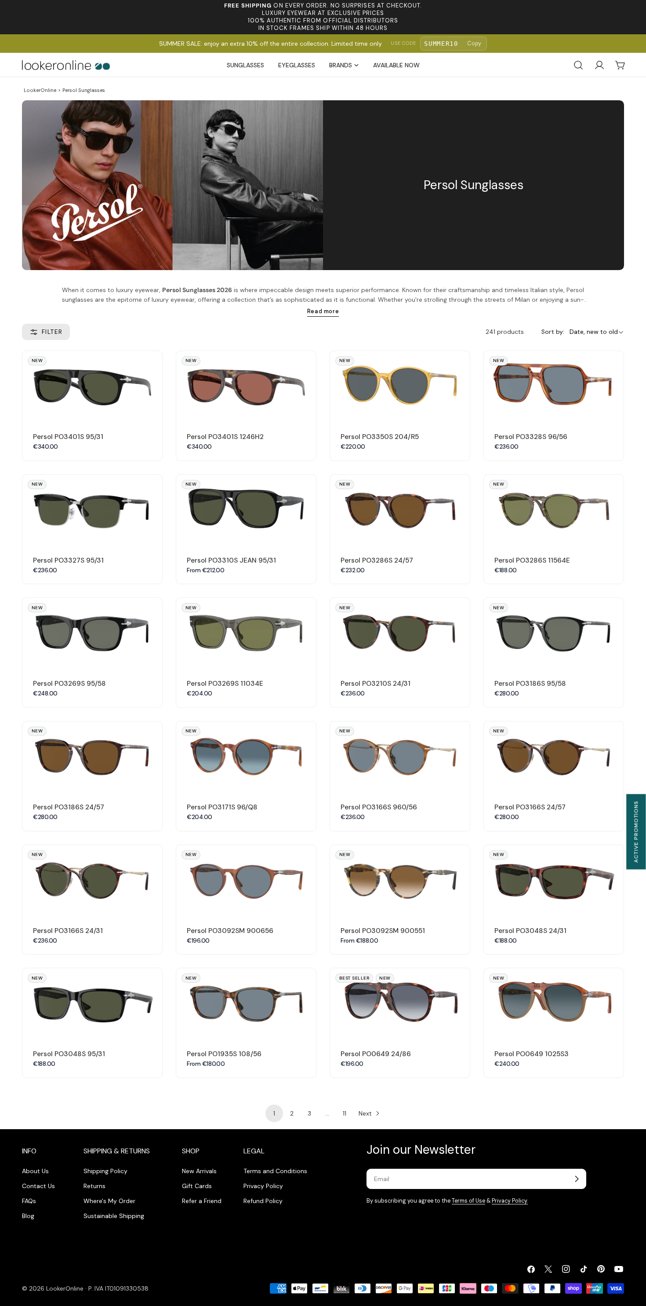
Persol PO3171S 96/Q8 (222, 807)
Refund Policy (263, 1201)
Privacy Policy (263, 1186)
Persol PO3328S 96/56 (530, 436)
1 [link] (274, 1113)
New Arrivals (199, 1171)
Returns (94, 1186)
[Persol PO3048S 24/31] (554, 880)
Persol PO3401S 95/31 (68, 436)
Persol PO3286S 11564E (532, 560)
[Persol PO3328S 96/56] (554, 386)
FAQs (29, 1201)
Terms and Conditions (275, 1171)
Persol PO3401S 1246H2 (225, 436)
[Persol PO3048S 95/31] (92, 1003)
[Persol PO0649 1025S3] (554, 1003)
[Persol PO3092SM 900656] (246, 880)
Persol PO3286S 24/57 (377, 560)
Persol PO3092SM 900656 (230, 930)
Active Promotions (635, 832)
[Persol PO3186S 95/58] (554, 633)
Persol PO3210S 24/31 (375, 683)
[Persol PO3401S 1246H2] (246, 386)
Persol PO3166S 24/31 (68, 930)
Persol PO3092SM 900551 (383, 930)
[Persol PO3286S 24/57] (400, 510)
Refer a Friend (201, 1201)
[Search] (578, 65)
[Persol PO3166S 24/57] (554, 756)
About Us (35, 1171)
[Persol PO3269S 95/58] (92, 633)
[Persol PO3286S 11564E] (554, 510)
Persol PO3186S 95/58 (530, 683)
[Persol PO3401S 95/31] (92, 386)
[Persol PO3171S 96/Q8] (246, 756)
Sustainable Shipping (113, 1216)
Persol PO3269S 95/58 (69, 683)
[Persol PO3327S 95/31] (92, 510)
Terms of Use (468, 1200)
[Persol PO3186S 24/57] (92, 756)
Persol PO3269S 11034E (225, 683)
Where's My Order (109, 1201)
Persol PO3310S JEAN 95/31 (231, 560)
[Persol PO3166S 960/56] (400, 756)
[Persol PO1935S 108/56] (246, 1003)
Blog (28, 1216)
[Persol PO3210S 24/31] (400, 633)
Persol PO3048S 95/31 (69, 1054)
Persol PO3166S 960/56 (379, 807)
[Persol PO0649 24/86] (400, 1003)
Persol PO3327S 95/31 (68, 560)
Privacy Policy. (510, 1200)
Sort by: (552, 332)
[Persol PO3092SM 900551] (400, 880)
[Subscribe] (576, 1179)
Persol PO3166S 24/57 (530, 807)
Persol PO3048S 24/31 (530, 930)
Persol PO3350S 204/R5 (380, 436)
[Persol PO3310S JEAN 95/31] (246, 510)
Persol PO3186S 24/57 (68, 807)
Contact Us (38, 1186)
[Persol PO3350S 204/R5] (400, 386)
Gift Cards (197, 1186)
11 (344, 1113)
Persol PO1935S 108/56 (224, 1054)
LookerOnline (40, 90)
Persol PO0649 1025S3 (531, 1054)
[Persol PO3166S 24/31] (92, 880)
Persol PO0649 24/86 (376, 1054)
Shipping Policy (105, 1171)
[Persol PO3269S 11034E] (246, 633)
